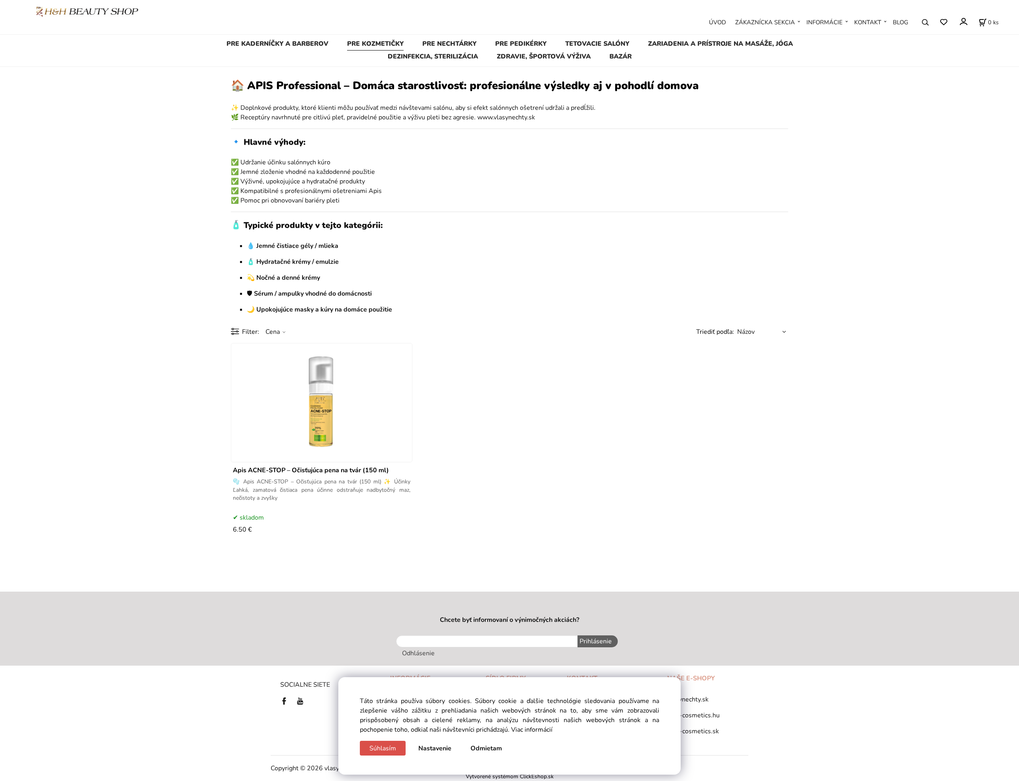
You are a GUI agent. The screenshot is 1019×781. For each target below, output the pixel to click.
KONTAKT (867, 22)
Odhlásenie (418, 653)
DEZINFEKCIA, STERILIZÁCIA (433, 56)
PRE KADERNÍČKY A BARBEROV (277, 43)
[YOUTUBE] (300, 700)
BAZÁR (620, 56)
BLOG (900, 22)
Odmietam (486, 748)
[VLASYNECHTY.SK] (286, 700)
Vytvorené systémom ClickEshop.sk (510, 776)
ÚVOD (717, 22)
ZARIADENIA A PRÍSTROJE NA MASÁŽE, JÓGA (720, 43)
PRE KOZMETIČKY (375, 43)
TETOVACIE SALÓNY (597, 43)
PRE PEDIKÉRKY (521, 43)
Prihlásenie (596, 641)
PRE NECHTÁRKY (449, 43)
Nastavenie (434, 748)
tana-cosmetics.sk (693, 731)
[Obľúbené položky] (943, 22)
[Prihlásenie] (963, 22)
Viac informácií (531, 729)
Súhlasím (382, 748)
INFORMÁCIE (824, 22)
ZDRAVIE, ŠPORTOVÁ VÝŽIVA (544, 56)
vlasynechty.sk (688, 699)
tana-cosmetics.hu (693, 715)
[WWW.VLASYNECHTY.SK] (87, 11)
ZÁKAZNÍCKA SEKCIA (765, 22)
